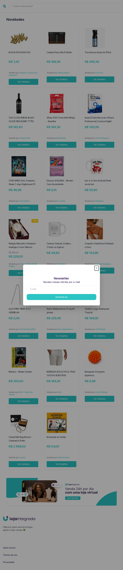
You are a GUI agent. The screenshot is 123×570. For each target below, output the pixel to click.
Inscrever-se (61, 297)
